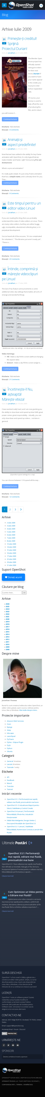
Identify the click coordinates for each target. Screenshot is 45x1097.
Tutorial (10, 789)
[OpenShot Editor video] (11, 1070)
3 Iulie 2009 (11, 526)
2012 (7, 639)
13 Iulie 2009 (11, 544)
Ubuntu (9, 751)
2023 (7, 611)
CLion (9, 724)
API (8, 777)
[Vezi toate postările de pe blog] (30, 842)
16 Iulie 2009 (11, 553)
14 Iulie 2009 (11, 547)
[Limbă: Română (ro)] (41, 6)
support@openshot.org (14, 1026)
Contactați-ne (11, 1015)
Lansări (9, 764)
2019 (7, 621)
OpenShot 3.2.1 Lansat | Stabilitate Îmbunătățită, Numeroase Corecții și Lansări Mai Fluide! (25, 829)
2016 (7, 629)
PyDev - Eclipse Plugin (15, 742)
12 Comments (14, 497)
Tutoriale (10, 767)
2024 (7, 609)
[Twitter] (8, 1045)
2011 (7, 642)
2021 (7, 616)
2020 (7, 619)
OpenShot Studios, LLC (10, 1081)
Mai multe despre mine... (28, 710)
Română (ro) (28, 1084)
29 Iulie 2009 (11, 562)
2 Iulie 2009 (11, 523)
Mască (9, 783)
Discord (22, 1029)
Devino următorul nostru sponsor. (15, 1057)
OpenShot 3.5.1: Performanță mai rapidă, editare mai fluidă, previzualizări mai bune (25, 857)
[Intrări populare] (21, 509)
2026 (7, 604)
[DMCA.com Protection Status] (9, 1033)
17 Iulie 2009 (11, 556)
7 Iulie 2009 (11, 538)
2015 (7, 632)
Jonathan (11, 53)
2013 (7, 637)
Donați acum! (14, 577)
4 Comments (14, 130)
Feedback (10, 780)
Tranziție (10, 786)
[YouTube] (18, 1045)
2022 (7, 614)
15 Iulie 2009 (11, 550)
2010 (7, 644)
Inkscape (10, 733)
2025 (7, 606)
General (10, 761)
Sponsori (8, 1051)
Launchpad (11, 736)
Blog (5, 14)
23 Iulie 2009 (11, 559)
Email (11, 1029)
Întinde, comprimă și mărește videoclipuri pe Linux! (20, 273)
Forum (16, 1029)
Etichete (7, 772)
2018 (7, 624)
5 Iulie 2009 (11, 532)
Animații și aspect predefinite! (22, 142)
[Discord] (13, 1045)
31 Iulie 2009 (11, 565)
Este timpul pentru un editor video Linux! (24, 206)
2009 (7, 647)
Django (9, 727)
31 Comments (14, 379)
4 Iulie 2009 (11, 529)
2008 (7, 649)
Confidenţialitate (8, 1084)
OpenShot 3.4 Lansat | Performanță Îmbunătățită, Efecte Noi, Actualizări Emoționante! (20, 814)
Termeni (19, 1084)
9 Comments (14, 193)
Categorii (8, 756)
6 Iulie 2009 (11, 535)
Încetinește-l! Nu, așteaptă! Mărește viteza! (17, 394)
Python (9, 748)
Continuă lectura (10, 119)
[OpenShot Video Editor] (21, 5)
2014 (7, 634)
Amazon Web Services (15, 721)
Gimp (9, 730)
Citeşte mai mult (8, 876)
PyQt (8, 745)
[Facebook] (4, 1045)
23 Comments (14, 259)
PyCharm (10, 739)
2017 (7, 627)
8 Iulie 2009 (11, 541)
